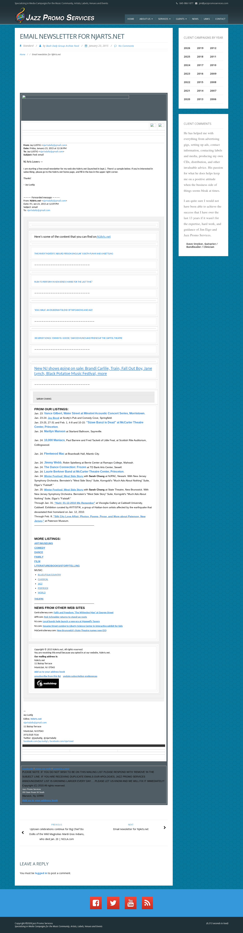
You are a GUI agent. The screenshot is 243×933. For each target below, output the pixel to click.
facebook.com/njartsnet (62, 741)
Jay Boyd (53, 417)
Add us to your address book (49, 672)
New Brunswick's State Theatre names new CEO (81, 630)
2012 (213, 48)
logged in (41, 873)
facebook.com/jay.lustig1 (35, 741)
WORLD (42, 592)
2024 (187, 65)
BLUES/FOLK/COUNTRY (49, 575)
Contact (220, 18)
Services (163, 18)
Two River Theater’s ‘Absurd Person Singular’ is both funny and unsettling (73, 253)
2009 (213, 73)
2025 (187, 56)
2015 (200, 82)
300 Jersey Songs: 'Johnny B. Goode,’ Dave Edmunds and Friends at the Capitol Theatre (78, 338)
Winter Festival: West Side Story (64, 476)
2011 (213, 56)
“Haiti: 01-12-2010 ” (74, 502)
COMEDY (39, 547)
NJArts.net (103, 237)
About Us (145, 18)
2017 (200, 65)
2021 (187, 90)
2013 (200, 99)
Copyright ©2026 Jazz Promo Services (34, 923)
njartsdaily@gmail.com (54, 145)
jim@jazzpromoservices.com (213, 3)
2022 (187, 82)
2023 (187, 73)
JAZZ (40, 584)
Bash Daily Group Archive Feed (62, 45)
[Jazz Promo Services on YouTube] (130, 904)
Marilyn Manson (54, 431)
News (195, 18)
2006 (213, 99)
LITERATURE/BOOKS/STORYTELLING (57, 565)
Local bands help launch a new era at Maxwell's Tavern (71, 621)
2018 (200, 56)
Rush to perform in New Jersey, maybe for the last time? (63, 282)
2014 (200, 90)
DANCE (38, 552)
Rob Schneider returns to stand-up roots (65, 617)
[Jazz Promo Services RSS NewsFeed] (147, 904)
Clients (180, 18)
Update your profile (43, 768)
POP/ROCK (43, 588)
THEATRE (39, 599)
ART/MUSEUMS (43, 543)
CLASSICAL (43, 579)
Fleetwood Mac (54, 453)
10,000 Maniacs (54, 440)
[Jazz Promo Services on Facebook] (95, 904)
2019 (200, 48)
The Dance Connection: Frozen (65, 467)
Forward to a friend (61, 768)
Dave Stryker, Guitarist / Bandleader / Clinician (202, 245)
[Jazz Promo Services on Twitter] (113, 904)
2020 (187, 99)
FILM (37, 561)
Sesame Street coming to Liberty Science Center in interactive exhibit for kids (83, 626)
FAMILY (38, 556)
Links (207, 18)
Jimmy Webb (52, 462)
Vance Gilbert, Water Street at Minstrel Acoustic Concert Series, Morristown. (94, 413)
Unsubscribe (27, 768)
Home (131, 18)
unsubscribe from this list (47, 676)
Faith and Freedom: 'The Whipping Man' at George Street (83, 612)
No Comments (126, 45)
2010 (213, 65)
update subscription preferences (80, 676)
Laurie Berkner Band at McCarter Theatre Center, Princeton (84, 471)
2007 (213, 90)
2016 (200, 73)
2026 (187, 48)
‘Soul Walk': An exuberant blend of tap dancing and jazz (63, 310)
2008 (213, 82)
